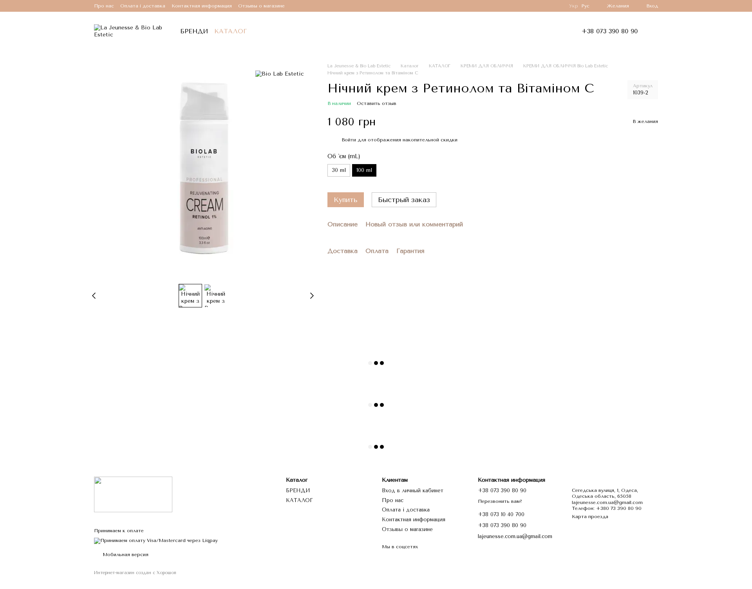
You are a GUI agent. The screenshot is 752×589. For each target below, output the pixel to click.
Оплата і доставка (142, 6)
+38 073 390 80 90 (609, 31)
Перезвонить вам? (500, 501)
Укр (573, 6)
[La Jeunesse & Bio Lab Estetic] (133, 494)
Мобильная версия (124, 554)
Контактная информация (202, 6)
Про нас (104, 6)
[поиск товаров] (268, 31)
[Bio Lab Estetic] (279, 74)
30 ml (339, 170)
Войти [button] (349, 140)
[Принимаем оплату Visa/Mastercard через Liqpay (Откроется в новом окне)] (156, 540)
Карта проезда (590, 516)
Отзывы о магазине (261, 6)
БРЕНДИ (194, 31)
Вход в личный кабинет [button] (412, 490)
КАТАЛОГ (230, 31)
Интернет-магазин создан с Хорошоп (135, 572)
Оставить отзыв (376, 103)
